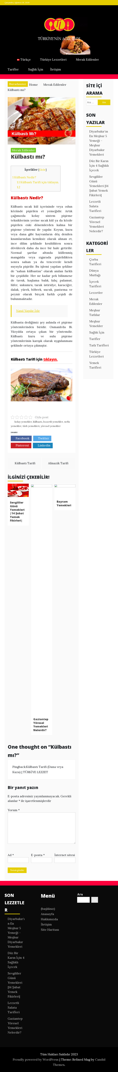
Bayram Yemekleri (64, 503)
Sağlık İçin (35, 69)
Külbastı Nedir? (24, 177)
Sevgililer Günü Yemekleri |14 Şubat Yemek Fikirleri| (17, 511)
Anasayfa (47, 914)
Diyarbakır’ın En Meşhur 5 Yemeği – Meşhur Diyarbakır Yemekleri (16, 932)
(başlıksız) (48, 909)
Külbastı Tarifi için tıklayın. (38, 182)
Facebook (22, 438)
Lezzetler (96, 293)
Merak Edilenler (87, 59)
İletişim (55, 69)
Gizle (42, 169)
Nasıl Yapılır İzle (28, 311)
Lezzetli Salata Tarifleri (95, 206)
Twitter (43, 438)
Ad (11, 855)
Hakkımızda (49, 919)
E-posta (38, 855)
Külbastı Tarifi (25, 463)
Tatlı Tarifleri (99, 345)
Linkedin (43, 445)
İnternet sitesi (64, 855)
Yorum (14, 810)
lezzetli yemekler (53, 421)
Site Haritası (50, 929)
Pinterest (22, 445)
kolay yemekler (23, 421)
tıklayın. (50, 359)
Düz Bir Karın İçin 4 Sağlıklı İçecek (99, 165)
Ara (80, 894)
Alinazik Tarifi (58, 463)
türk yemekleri (31, 426)
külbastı (37, 421)
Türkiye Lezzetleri (53, 59)
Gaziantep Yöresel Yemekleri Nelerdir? (40, 724)
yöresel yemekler (51, 426)
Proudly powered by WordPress (36, 1059)
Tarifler (13, 69)
